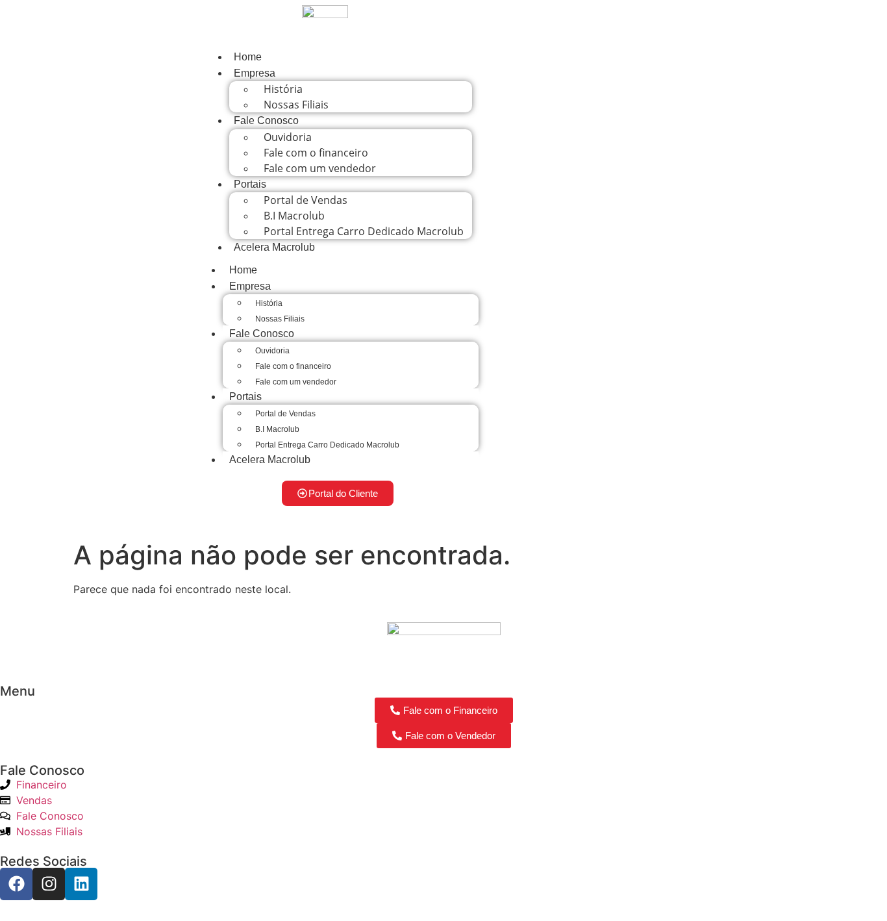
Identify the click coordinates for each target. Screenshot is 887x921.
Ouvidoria (272, 350)
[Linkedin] (81, 884)
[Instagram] (48, 884)
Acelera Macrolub (274, 247)
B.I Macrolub (277, 429)
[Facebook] (16, 884)
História (268, 303)
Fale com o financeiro (293, 366)
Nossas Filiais (296, 104)
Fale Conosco (266, 120)
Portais (250, 184)
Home (248, 56)
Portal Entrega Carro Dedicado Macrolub (364, 231)
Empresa (254, 73)
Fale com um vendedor (320, 168)
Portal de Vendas (285, 413)
